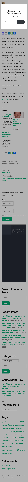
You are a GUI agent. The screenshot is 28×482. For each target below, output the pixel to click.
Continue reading (14, 26)
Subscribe (21, 22)
